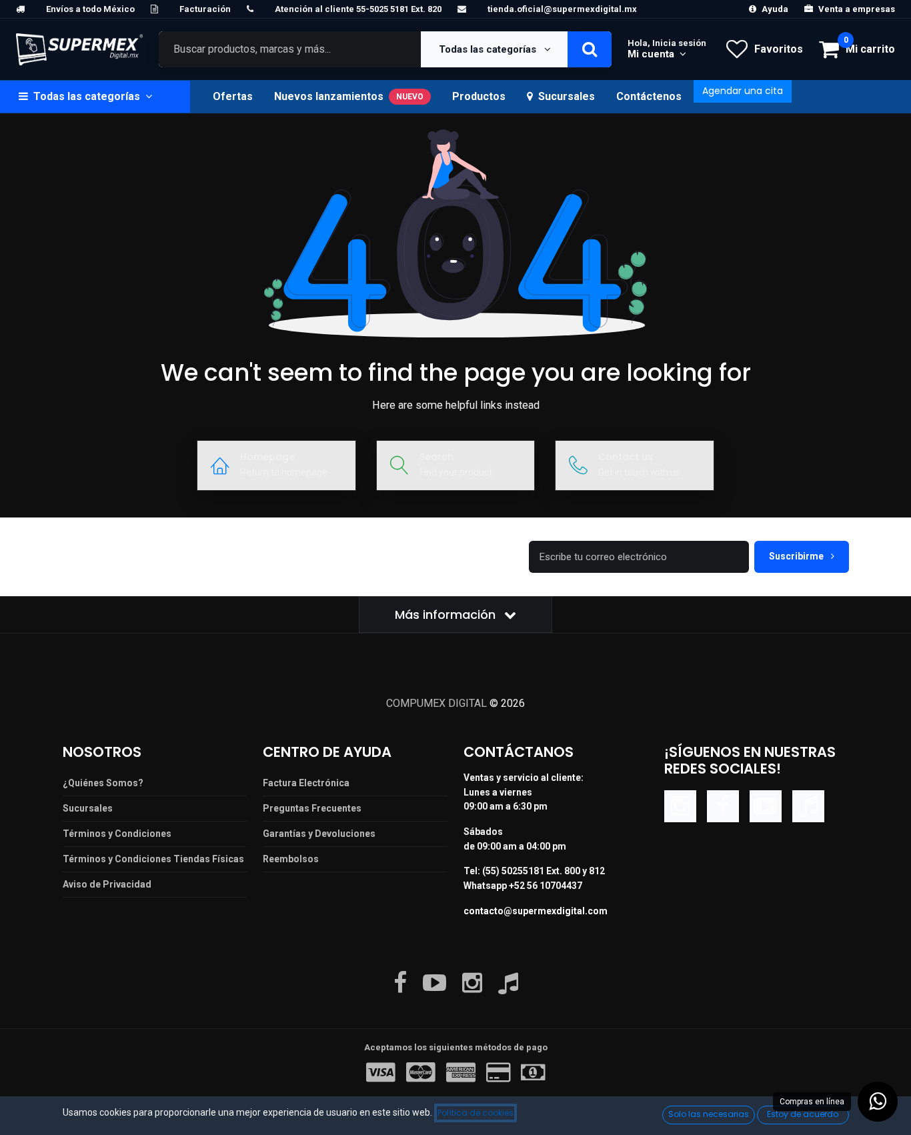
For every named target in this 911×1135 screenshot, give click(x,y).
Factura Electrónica (306, 783)
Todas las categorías (489, 49)
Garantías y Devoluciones (319, 833)
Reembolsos (291, 859)
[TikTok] (808, 805)
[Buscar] (590, 49)
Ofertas (233, 96)
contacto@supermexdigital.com (536, 911)
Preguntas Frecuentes (312, 808)
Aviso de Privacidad (107, 884)
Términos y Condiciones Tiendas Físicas (153, 859)
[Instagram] (680, 805)
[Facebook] (723, 805)
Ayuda (775, 9)
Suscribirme (797, 556)
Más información (447, 614)
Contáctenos (649, 96)
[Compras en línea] (878, 1102)
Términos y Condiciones (117, 833)
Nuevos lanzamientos (348, 96)
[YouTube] (766, 805)
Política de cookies (475, 1112)
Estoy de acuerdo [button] (802, 1114)
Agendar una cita (742, 90)
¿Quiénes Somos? (103, 783)
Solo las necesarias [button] (708, 1114)
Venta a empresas (856, 9)
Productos (479, 96)
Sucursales (566, 96)
